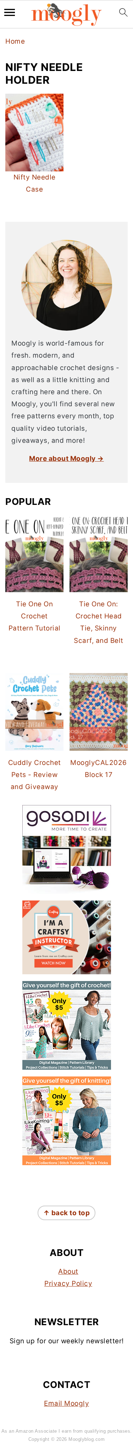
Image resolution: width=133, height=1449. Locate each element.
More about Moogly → (66, 458)
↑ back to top (66, 1213)
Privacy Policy (68, 1283)
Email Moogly (66, 1403)
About (68, 1271)
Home (15, 41)
